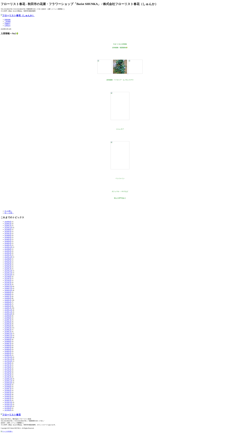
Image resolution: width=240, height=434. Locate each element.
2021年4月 (7, 280)
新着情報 (7, 19)
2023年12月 (8, 247)
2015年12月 (8, 402)
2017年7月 (7, 365)
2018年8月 (7, 341)
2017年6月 (7, 367)
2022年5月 (7, 261)
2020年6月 (7, 298)
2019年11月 (8, 312)
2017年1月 (7, 377)
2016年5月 (7, 392)
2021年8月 (7, 276)
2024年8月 (7, 235)
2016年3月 (7, 396)
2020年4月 (7, 302)
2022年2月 (7, 267)
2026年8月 (7, 221)
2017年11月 (8, 359)
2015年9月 (7, 408)
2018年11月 (8, 335)
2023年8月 (7, 249)
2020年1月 (7, 308)
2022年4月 (7, 263)
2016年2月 (7, 398)
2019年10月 (8, 314)
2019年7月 (7, 320)
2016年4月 (7, 394)
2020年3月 (7, 304)
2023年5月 (7, 251)
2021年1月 (7, 284)
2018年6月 (7, 345)
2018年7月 (7, 343)
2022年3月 (7, 265)
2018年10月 (8, 337)
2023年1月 (7, 255)
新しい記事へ (9, 213)
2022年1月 (7, 269)
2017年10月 (8, 361)
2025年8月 (7, 229)
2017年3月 (7, 373)
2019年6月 (7, 322)
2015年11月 (8, 404)
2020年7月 (7, 296)
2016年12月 (8, 379)
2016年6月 (7, 390)
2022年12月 (8, 257)
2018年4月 (7, 349)
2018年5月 (7, 347)
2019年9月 (7, 316)
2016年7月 (7, 388)
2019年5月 (7, 324)
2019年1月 (7, 331)
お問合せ (7, 25)
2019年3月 (7, 327)
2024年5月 (7, 239)
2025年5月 (7, 231)
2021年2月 (7, 282)
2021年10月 (8, 274)
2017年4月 (7, 371)
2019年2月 (7, 329)
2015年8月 (7, 410)
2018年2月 (7, 353)
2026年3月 (7, 223)
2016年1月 (7, 400)
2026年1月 (7, 225)
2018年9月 (7, 339)
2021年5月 (7, 278)
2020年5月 (7, 300)
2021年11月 (8, 272)
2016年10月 (8, 382)
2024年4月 (7, 241)
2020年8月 (7, 294)
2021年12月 (8, 271)
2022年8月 (7, 259)
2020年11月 (8, 288)
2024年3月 (7, 243)
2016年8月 (7, 386)
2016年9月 (7, 384)
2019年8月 (7, 318)
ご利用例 (7, 21)
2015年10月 (8, 406)
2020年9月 (7, 292)
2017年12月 (8, 357)
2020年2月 (7, 306)
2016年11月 (8, 381)
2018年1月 (7, 355)
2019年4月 (7, 326)
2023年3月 (7, 253)
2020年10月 (8, 290)
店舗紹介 (7, 23)
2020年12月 (8, 286)
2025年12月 (8, 227)
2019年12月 (8, 310)
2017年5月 (7, 369)
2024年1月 (7, 245)
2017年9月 (7, 363)
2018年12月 (8, 333)
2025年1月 (7, 233)
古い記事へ (8, 211)
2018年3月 (7, 351)
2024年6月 (7, 237)
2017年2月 (7, 375)
